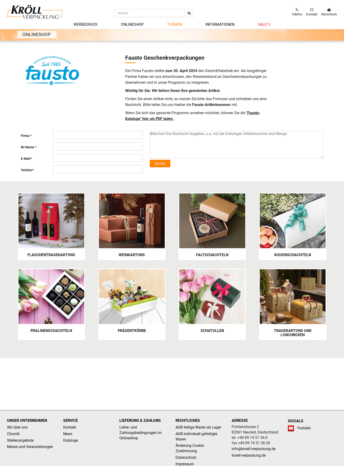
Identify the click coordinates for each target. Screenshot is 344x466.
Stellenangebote (20, 440)
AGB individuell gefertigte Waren (196, 436)
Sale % (264, 24)
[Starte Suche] (189, 13)
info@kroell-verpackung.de (253, 449)
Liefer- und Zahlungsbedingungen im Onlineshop (140, 432)
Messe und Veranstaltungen (30, 446)
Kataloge (70, 440)
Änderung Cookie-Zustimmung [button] (190, 448)
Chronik (13, 434)
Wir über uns (17, 427)
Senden (160, 163)
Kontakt (69, 427)
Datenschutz (186, 457)
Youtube (304, 428)
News (67, 434)
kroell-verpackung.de (249, 455)
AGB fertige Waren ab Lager (198, 427)
